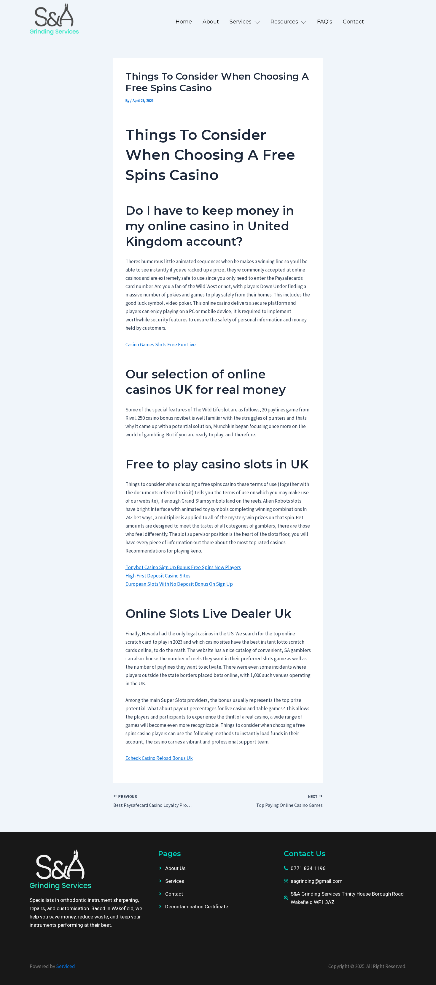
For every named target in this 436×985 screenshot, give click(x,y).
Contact (353, 21)
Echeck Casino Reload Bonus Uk (159, 758)
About (211, 21)
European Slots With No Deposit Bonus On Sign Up (179, 584)
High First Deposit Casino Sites (157, 575)
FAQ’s (324, 21)
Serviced (65, 966)
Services (241, 21)
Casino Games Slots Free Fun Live (160, 344)
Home (184, 21)
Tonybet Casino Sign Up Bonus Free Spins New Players (183, 567)
